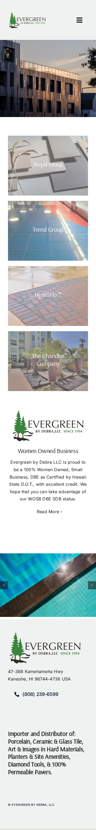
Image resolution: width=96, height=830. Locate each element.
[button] (4, 585)
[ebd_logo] (27, 13)
